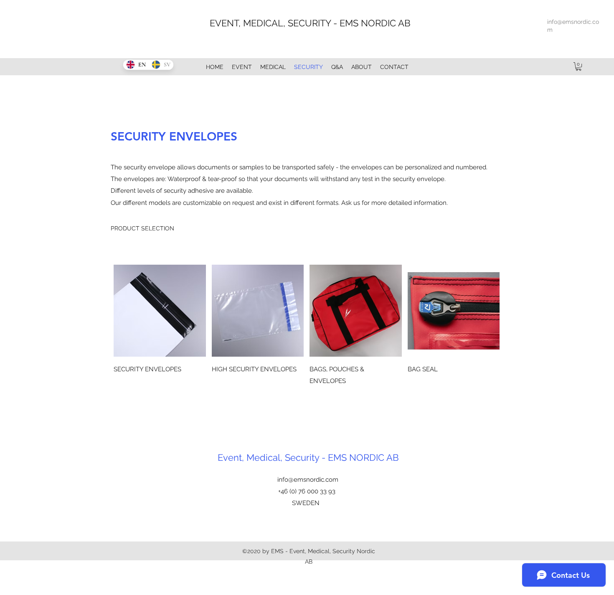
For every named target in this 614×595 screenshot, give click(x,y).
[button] (578, 66)
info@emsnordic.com (307, 479)
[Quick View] (160, 311)
